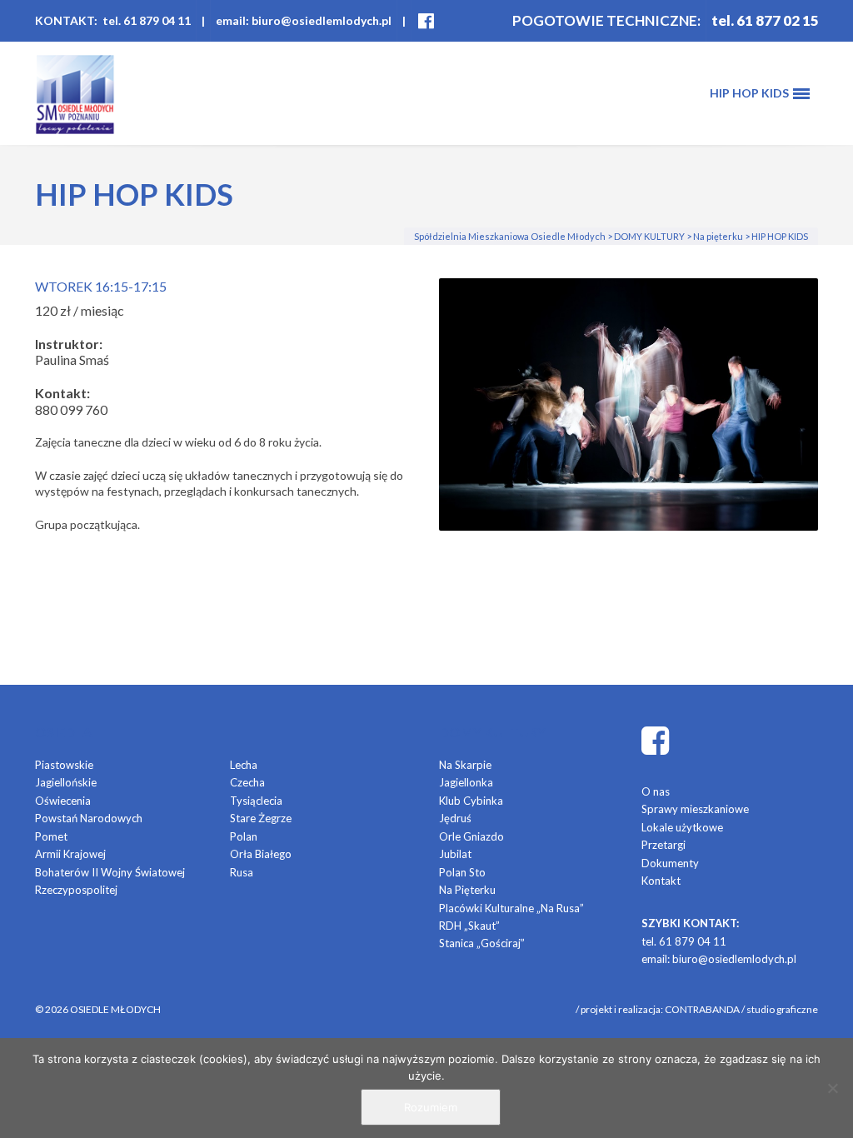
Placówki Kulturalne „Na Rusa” (511, 908)
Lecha (243, 764)
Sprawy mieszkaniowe (695, 809)
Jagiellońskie (66, 782)
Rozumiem (430, 1107)
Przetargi (663, 844)
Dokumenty (670, 863)
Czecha (247, 782)
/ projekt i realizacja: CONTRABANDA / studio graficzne (697, 1009)
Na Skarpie (465, 764)
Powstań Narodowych (88, 818)
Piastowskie (64, 764)
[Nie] (832, 1088)
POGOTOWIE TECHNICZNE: (606, 20)
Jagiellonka (466, 782)
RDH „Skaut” (469, 925)
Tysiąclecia (256, 800)
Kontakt (661, 880)
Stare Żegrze (261, 818)
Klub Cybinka (471, 800)
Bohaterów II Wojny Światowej (110, 872)
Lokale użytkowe (682, 827)
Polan (243, 836)
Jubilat (455, 854)
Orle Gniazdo (471, 836)
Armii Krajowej (70, 854)
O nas (655, 791)
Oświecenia (63, 800)
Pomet (51, 836)
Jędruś (455, 818)
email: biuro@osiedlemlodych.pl (304, 20)
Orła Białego (261, 854)
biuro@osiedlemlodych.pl (734, 959)
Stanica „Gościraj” (482, 943)
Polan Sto (462, 872)
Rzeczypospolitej (76, 889)
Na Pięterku (467, 889)
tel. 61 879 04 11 (683, 941)
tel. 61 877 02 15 (765, 20)
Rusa (241, 872)
